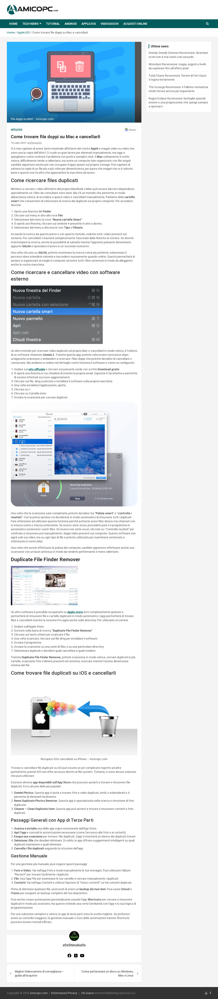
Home (13, 23)
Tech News (30, 23)
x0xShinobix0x (34, 143)
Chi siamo (87, 993)
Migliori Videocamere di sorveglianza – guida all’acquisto (39, 973)
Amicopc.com (39, 993)
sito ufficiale (36, 369)
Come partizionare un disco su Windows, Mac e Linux (107, 973)
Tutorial (53, 23)
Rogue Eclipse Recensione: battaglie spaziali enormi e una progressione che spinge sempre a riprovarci (178, 102)
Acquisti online (135, 23)
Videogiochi (110, 23)
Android (71, 23)
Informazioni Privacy (64, 993)
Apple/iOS (89, 23)
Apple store (75, 612)
